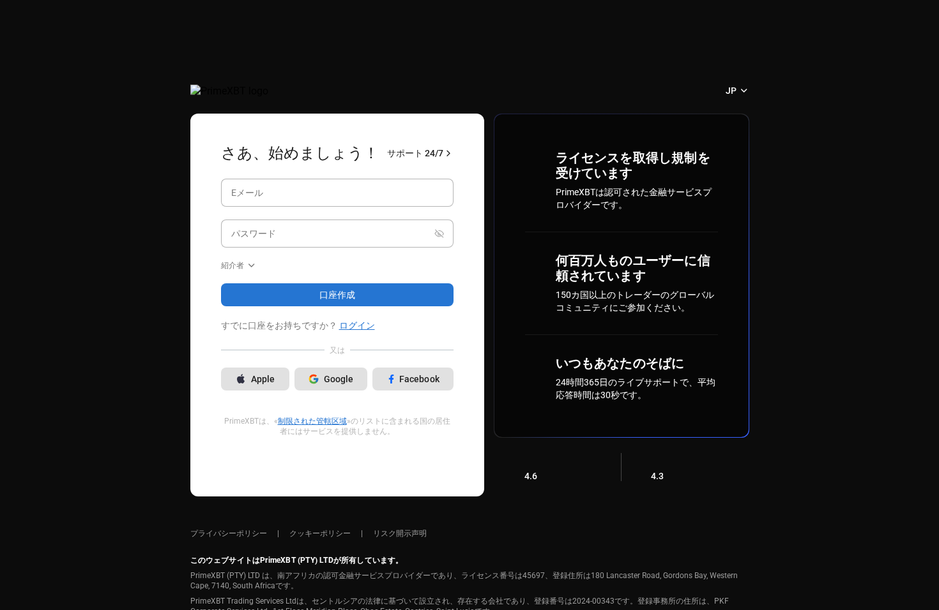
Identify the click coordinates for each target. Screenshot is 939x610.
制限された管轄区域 (312, 421)
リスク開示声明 (400, 533)
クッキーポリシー (320, 533)
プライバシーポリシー (228, 533)
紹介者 (232, 265)
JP (731, 91)
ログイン (357, 325)
